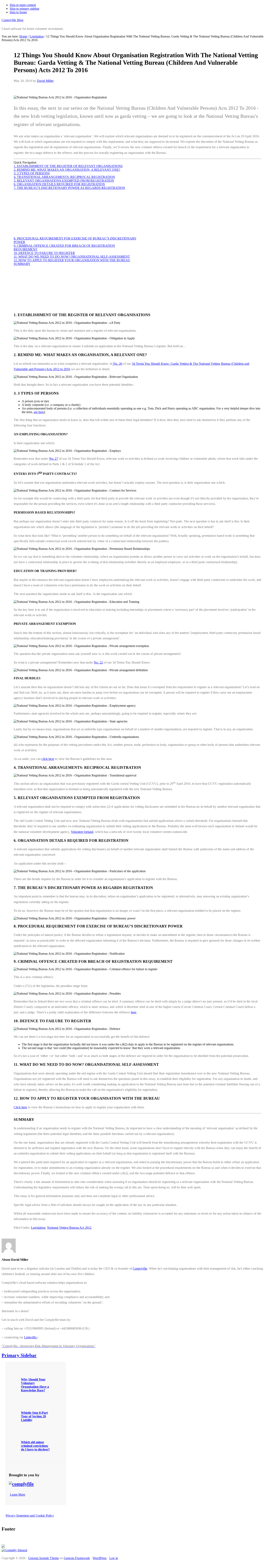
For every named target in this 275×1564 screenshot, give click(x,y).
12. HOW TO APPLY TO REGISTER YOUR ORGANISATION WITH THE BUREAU (72, 260)
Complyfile (140, 1268)
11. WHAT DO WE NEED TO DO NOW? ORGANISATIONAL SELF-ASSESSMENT (72, 256)
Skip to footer (18, 12)
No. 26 (117, 363)
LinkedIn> (31, 1337)
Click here (20, 1107)
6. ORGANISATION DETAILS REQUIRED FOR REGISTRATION (59, 184)
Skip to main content (23, 5)
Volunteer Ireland (82, 832)
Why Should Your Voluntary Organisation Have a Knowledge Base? (35, 1385)
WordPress (99, 1558)
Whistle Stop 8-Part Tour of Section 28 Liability (34, 1416)
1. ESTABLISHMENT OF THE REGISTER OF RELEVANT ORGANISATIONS (68, 166)
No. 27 (53, 458)
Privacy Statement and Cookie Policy (30, 1515)
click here (47, 759)
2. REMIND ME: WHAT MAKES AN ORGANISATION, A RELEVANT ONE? (67, 169)
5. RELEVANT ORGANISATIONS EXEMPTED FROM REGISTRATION (64, 180)
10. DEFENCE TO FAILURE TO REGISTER (44, 253)
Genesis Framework (77, 1558)
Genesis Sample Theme (43, 1558)
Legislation (38, 1227)
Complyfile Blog (12, 20)
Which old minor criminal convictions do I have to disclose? (35, 1445)
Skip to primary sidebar (24, 8)
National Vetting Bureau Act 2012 (69, 1227)
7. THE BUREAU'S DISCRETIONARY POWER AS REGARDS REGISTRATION (69, 188)
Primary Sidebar (19, 1355)
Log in (113, 1558)
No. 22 (98, 662)
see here (39, 412)
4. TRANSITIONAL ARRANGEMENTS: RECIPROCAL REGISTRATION (64, 177)
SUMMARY (22, 264)
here (133, 1012)
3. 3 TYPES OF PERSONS (32, 173)
